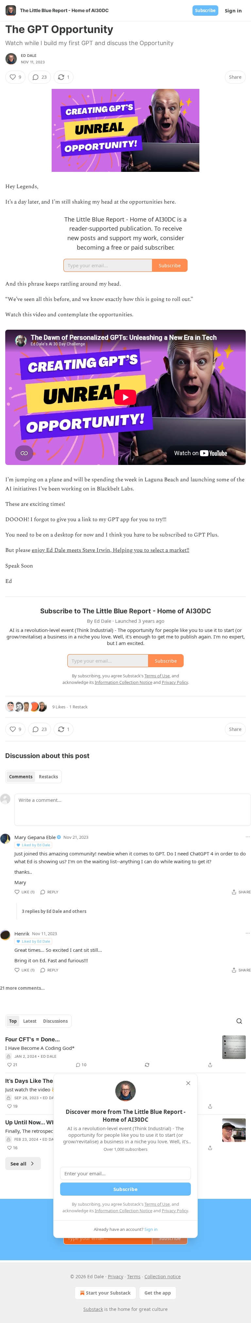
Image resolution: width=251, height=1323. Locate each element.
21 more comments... (22, 988)
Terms (134, 1276)
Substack (93, 1309)
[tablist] (33, 776)
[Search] (239, 1021)
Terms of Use (157, 1204)
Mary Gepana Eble (35, 837)
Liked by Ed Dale (36, 844)
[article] (125, 1052)
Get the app (157, 1293)
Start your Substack (108, 1293)
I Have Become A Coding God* (40, 1048)
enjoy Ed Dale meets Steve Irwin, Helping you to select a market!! (110, 550)
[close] (188, 1083)
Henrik (21, 933)
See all (18, 1163)
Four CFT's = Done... (32, 1039)
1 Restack (78, 707)
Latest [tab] (30, 1021)
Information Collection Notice (123, 1211)
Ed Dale (29, 55)
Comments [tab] (20, 777)
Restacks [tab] (48, 777)
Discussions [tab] (55, 1021)
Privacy (115, 1276)
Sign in (233, 10)
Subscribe (205, 10)
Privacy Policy (175, 1211)
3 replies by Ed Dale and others (54, 911)
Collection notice (162, 1276)
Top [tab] (13, 1021)
